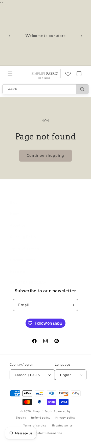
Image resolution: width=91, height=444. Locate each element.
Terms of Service (24, 248)
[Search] (82, 89)
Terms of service (35, 425)
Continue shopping (45, 155)
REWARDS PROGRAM (28, 282)
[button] (10, 73)
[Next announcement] (81, 36)
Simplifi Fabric (43, 411)
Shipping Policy (23, 236)
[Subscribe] (72, 305)
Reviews (17, 271)
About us (18, 225)
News (14, 213)
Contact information (48, 433)
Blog (14, 202)
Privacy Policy (22, 259)
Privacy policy (65, 417)
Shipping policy (62, 425)
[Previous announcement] (9, 36)
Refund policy (40, 417)
